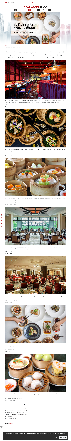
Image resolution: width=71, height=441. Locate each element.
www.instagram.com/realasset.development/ (18, 411)
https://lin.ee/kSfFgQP (21, 412)
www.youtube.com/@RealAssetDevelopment (17, 414)
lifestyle (10, 423)
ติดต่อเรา (64, 3)
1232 (11, 416)
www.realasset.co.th (13, 407)
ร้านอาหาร (12, 423)
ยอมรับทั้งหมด (63, 437)
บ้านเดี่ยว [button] (36, 3)
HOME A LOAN (55, 0)
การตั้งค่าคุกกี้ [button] (55, 437)
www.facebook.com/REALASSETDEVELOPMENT (19, 409)
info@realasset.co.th (12, 418)
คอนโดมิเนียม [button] (51, 3)
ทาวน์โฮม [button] (46, 3)
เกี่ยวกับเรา (60, 3)
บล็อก (56, 3)
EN (65, 0)
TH (63, 0)
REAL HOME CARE (48, 0)
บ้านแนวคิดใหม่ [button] (41, 3)
